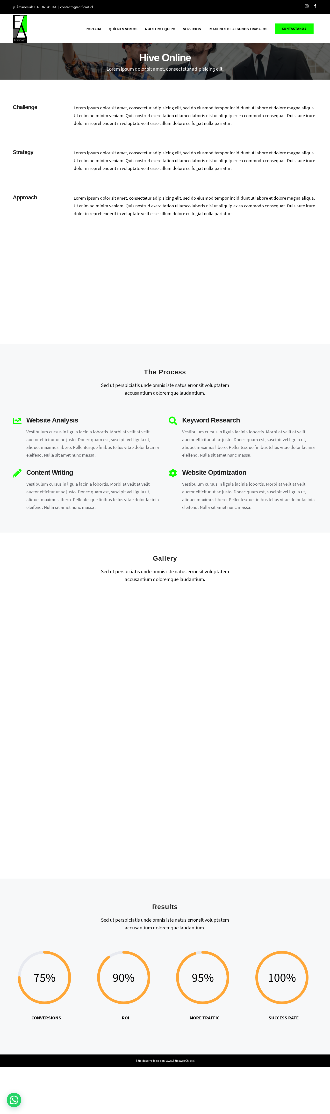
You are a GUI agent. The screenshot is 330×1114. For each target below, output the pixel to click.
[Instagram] (306, 6)
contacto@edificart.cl (76, 7)
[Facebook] (315, 6)
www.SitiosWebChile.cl (180, 1061)
